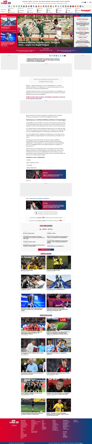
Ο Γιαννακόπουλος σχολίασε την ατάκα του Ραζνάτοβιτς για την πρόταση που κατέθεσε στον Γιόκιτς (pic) (82, 24)
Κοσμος (22, 433)
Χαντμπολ (44, 423)
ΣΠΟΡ (34, 1)
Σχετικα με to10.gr (56, 443)
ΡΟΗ (25, 3)
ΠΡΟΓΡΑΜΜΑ (53, 3)
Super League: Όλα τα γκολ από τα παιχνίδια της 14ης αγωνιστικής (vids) (66, 51)
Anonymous (65, 420)
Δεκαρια (53, 420)
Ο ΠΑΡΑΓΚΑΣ (65, 424)
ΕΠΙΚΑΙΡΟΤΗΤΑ (76, 421)
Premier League (23, 427)
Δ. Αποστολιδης (55, 428)
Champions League (24, 424)
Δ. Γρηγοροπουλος (55, 430)
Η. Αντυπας (54, 429)
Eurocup (32, 424)
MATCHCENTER (41, 3)
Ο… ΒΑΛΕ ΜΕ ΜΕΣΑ (66, 429)
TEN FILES (62, 1)
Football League (24, 423)
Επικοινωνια (71, 443)
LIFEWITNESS (67, 1)
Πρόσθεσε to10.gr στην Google (47, 81)
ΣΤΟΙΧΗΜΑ (28, 3)
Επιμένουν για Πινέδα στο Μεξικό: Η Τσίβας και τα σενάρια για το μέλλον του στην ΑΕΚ (25, 51)
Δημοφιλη (44, 229)
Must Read (50, 229)
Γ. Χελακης (54, 421)
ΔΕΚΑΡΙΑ (43, 1)
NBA (32, 430)
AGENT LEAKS (65, 422)
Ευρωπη (22, 432)
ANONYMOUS (48, 1)
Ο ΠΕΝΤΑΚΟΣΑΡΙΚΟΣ (66, 421)
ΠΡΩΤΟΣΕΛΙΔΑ (59, 3)
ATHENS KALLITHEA (33, 198)
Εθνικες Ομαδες (23, 435)
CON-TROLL (65, 3)
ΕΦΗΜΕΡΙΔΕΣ (65, 436)
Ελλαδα (32, 427)
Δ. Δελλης (54, 422)
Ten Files (75, 420)
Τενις (43, 424)
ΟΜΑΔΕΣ (57, 1)
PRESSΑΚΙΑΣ (65, 427)
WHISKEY (81, 443)
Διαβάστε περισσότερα (46, 249)
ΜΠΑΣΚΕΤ (30, 1)
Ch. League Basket (34, 423)
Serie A (22, 429)
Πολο (43, 422)
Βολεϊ (43, 421)
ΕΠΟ (21, 438)
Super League (23, 421)
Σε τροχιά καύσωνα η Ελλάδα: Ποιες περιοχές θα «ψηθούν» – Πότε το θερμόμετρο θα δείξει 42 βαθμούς (57, 241)
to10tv (64, 434)
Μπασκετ (33, 420)
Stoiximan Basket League (36, 421)
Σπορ (43, 420)
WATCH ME (53, 1)
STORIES (64, 435)
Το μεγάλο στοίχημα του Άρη (29, 241)
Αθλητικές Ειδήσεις (42, 220)
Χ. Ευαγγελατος (55, 427)
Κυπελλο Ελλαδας (24, 434)
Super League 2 (23, 422)
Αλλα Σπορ (44, 429)
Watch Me (65, 431)
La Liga (22, 428)
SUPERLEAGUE (40, 198)
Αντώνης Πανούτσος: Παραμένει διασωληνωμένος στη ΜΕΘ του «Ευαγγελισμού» (82, 33)
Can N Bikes (44, 427)
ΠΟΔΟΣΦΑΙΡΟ (25, 1)
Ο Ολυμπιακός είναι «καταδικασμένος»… (56, 246)
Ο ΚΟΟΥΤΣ (64, 428)
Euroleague (33, 422)
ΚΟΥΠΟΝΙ (33, 3)
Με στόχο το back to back (82, 19)
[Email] (65, 56)
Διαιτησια (22, 437)
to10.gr (27, 55)
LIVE (36, 3)
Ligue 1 (22, 431)
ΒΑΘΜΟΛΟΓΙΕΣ (47, 3)
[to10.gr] (6, 2)
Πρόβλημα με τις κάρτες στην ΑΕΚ (46, 50)
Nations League (24, 436)
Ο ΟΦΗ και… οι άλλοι (82, 37)
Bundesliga (23, 430)
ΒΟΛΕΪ (37, 1)
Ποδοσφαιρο (23, 420)
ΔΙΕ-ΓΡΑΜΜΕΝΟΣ (65, 423)
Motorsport (44, 428)
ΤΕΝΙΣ (39, 1)
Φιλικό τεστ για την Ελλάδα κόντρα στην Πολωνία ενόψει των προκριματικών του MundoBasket (82, 41)
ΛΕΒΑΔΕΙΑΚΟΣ (46, 198)
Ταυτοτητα (50, 443)
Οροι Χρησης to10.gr (65, 443)
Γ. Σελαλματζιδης (55, 424)
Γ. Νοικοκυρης (54, 423)
